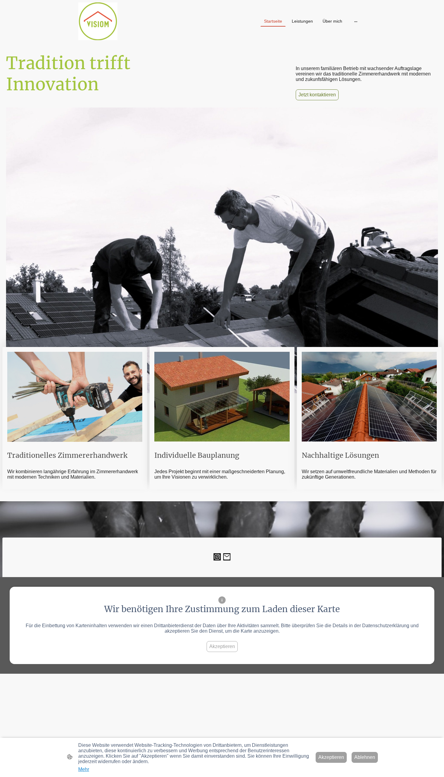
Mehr (83, 769)
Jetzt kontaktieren (317, 94)
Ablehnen (364, 757)
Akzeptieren (222, 646)
